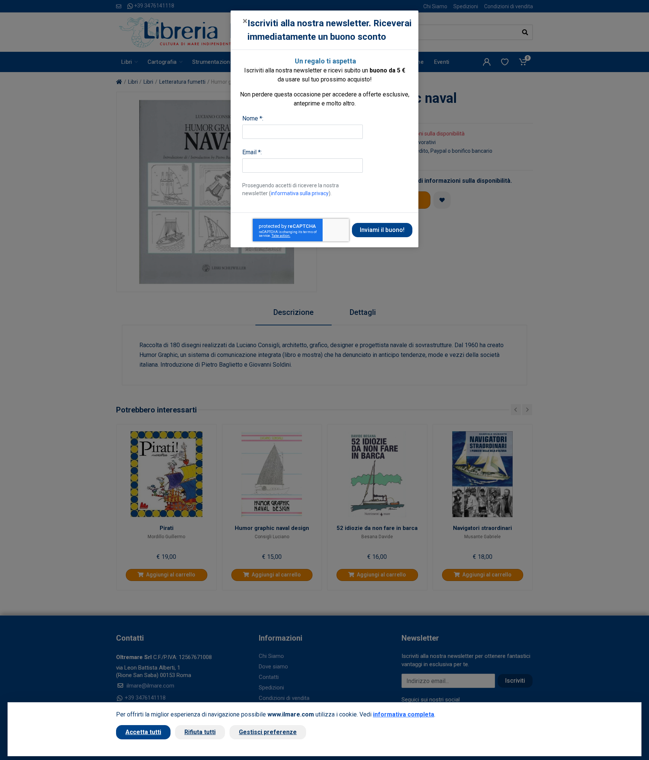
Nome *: (252, 118)
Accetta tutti (143, 732)
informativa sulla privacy (300, 193)
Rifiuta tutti (200, 732)
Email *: (252, 152)
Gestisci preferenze (268, 732)
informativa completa (403, 714)
